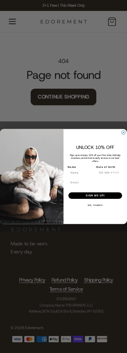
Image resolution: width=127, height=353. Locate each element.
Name (72, 167)
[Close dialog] (123, 132)
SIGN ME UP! (95, 195)
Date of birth (106, 167)
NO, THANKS (95, 205)
